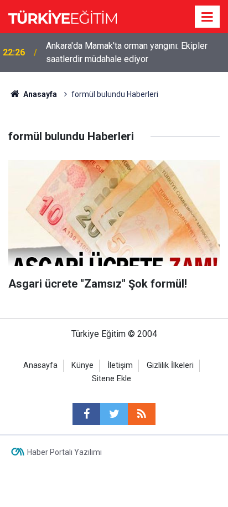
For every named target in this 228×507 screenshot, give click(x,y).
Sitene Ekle (111, 378)
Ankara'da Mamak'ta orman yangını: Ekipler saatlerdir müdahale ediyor (127, 52)
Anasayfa (40, 365)
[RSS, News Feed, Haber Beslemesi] (142, 414)
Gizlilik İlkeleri (170, 365)
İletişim (120, 365)
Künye (82, 365)
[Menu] (207, 17)
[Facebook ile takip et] (86, 414)
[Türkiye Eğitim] (62, 16)
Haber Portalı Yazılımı (64, 452)
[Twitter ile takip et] (114, 414)
